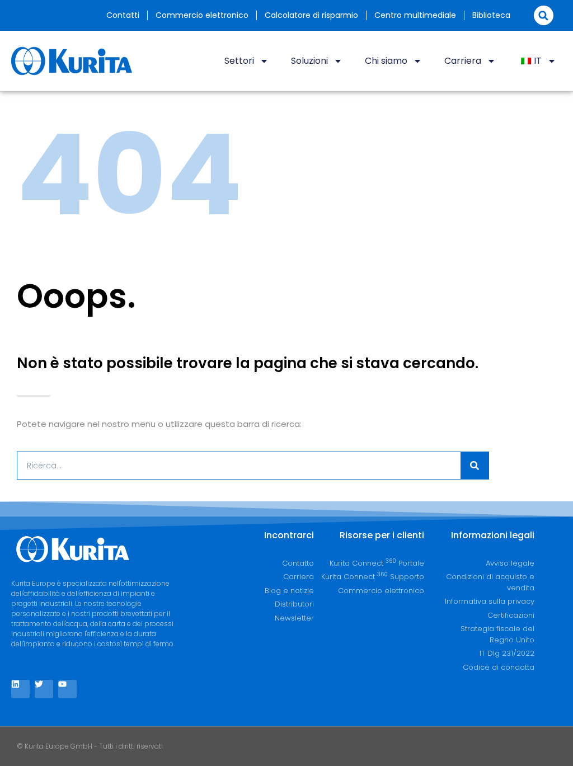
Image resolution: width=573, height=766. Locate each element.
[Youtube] (67, 689)
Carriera (462, 60)
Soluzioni (309, 60)
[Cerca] (475, 465)
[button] (543, 15)
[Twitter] (44, 689)
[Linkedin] (20, 689)
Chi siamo (386, 60)
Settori (239, 60)
